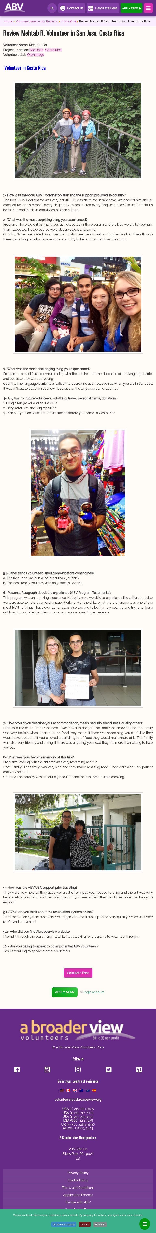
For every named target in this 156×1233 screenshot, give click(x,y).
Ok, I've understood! (64, 1224)
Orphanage (35, 55)
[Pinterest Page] (139, 1070)
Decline (84, 1224)
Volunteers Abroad (21, 8)
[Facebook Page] (17, 1070)
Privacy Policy (78, 1173)
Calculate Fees (106, 8)
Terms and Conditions (78, 1188)
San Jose (36, 50)
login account (94, 992)
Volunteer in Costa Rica (25, 67)
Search (52, 8)
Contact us (75, 8)
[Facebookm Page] (108, 1070)
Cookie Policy (78, 1180)
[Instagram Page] (78, 1070)
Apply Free (130, 8)
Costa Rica (53, 50)
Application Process (78, 1195)
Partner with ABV (78, 1202)
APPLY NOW (64, 992)
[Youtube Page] (47, 1070)
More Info (100, 1224)
